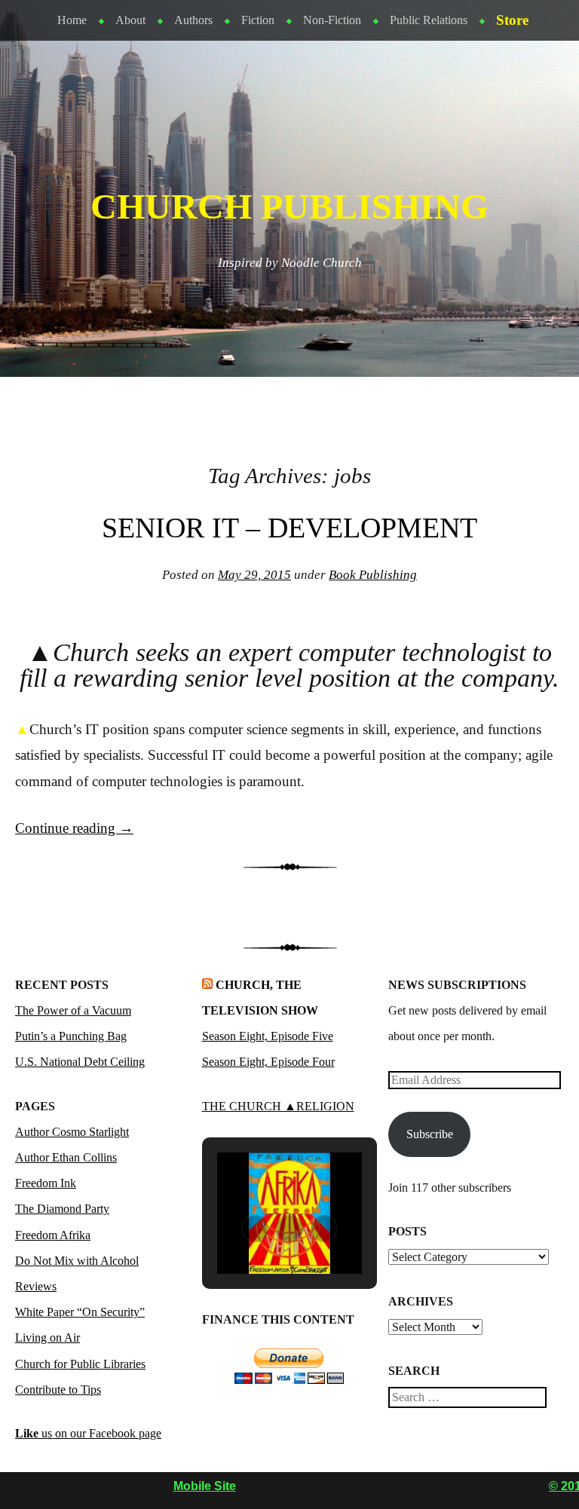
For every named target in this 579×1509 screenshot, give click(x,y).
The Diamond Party (62, 1208)
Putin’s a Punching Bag (71, 1036)
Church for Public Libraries (80, 1363)
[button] (254, 1228)
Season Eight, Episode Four (268, 1061)
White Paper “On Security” (80, 1311)
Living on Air (47, 1337)
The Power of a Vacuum (73, 1010)
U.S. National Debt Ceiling (80, 1061)
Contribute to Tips (58, 1389)
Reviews (36, 1286)
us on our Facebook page (88, 1433)
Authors (193, 20)
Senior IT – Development (289, 527)
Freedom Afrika (52, 1235)
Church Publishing (289, 206)
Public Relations (428, 20)
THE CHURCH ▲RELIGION (278, 1106)
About (130, 20)
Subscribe (429, 1134)
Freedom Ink (45, 1183)
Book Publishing (373, 575)
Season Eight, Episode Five (267, 1036)
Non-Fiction (332, 20)
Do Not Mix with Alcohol (77, 1260)
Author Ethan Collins (66, 1157)
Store (512, 20)
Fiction (257, 20)
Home (72, 20)
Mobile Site (204, 1486)
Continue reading (74, 828)
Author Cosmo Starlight (72, 1131)
